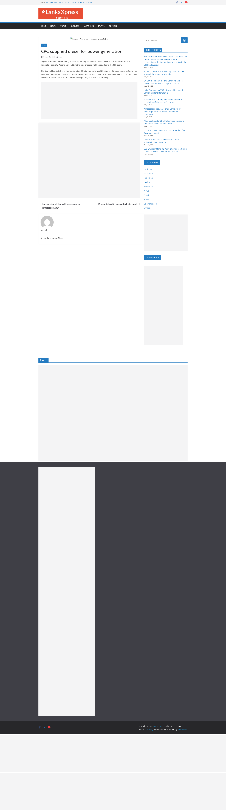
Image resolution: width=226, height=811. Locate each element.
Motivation (148, 186)
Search (184, 40)
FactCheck (88, 26)
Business (75, 26)
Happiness (148, 178)
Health (147, 182)
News (53, 26)
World (63, 26)
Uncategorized (150, 204)
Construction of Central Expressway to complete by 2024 (61, 206)
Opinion (113, 26)
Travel (101, 26)
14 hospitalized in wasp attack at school (117, 204)
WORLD (147, 208)
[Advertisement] (89, 100)
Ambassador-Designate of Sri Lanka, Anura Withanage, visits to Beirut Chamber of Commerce (163, 112)
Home (43, 26)
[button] (118, 26)
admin (60, 57)
